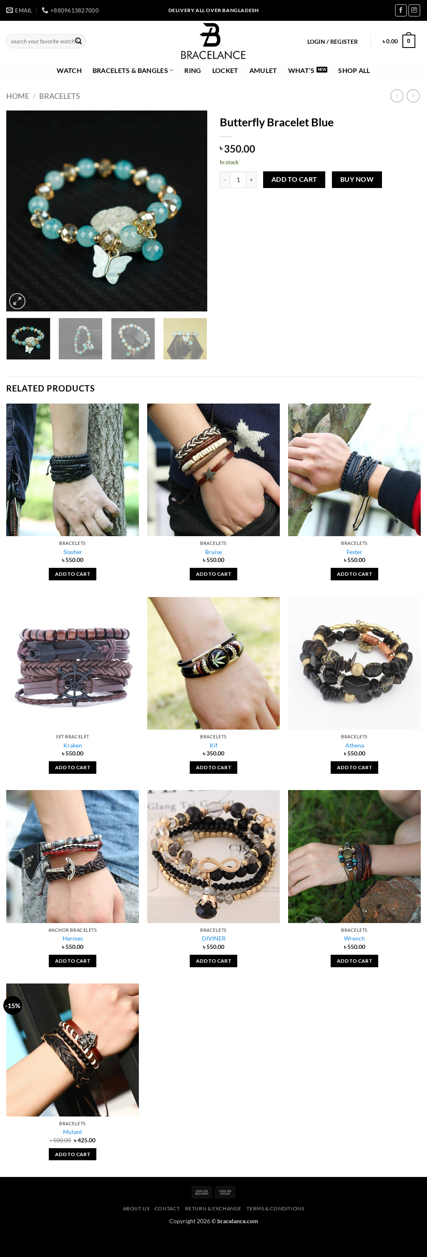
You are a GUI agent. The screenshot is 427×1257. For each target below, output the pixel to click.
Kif (214, 745)
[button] (332, 42)
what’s (301, 70)
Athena (354, 745)
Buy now (357, 179)
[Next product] (396, 95)
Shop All (354, 70)
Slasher (72, 551)
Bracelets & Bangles (130, 70)
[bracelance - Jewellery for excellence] (214, 41)
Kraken (72, 745)
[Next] (192, 211)
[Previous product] (413, 95)
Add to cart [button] (72, 574)
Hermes (73, 938)
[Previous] (20, 211)
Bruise (213, 551)
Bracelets (59, 95)
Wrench (354, 938)
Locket (225, 70)
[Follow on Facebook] (401, 10)
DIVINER (214, 938)
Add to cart (294, 179)
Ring (192, 70)
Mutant (72, 1131)
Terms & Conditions (275, 1208)
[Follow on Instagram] (414, 10)
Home (17, 95)
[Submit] (78, 41)
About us (136, 1208)
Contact (167, 1208)
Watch (69, 70)
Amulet (263, 70)
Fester (354, 551)
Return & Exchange (213, 1208)
